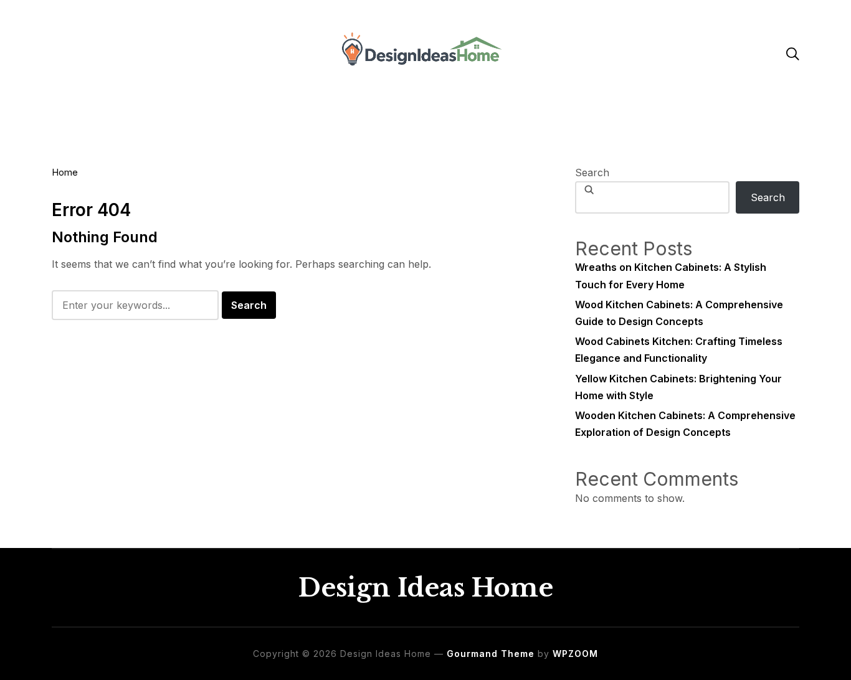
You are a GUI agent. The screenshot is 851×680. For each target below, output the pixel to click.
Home (65, 172)
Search (592, 172)
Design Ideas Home (425, 587)
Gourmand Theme (491, 653)
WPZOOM (575, 653)
